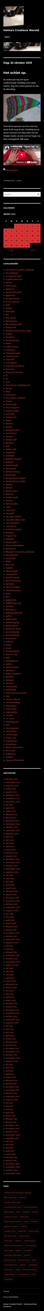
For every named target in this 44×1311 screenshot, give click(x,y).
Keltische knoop (13, 472)
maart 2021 (11, 811)
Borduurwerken (13, 340)
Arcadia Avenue (12, 298)
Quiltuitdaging (12, 622)
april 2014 (10, 997)
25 (32, 240)
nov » (33, 250)
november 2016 (13, 955)
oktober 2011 (11, 1093)
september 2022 (13, 782)
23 (22, 240)
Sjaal (8, 657)
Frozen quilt (11, 404)
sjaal (34, 1260)
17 (27, 235)
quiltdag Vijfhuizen (14, 613)
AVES (8, 305)
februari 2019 (11, 891)
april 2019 (10, 885)
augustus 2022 (12, 785)
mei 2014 (10, 994)
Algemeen (10, 289)
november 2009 (13, 1167)
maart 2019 (11, 888)
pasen (8, 593)
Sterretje (10, 683)
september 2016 (13, 962)
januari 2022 (11, 792)
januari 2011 (11, 1122)
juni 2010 (10, 1144)
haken (24, 1226)
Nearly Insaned (12, 577)
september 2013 (13, 1019)
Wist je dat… (11, 750)
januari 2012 (11, 1083)
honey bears (11, 433)
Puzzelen (10, 606)
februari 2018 (11, 926)
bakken (9, 308)
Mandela (9, 532)
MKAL (8, 561)
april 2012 (10, 1074)
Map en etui (11, 536)
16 (22, 235)
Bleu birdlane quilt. (14, 324)
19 (38, 235)
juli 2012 (9, 1064)
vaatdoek (8, 1279)
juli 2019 (9, 875)
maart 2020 (11, 849)
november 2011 (12, 1090)
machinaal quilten (14, 529)
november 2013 (12, 1013)
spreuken (10, 677)
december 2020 (12, 821)
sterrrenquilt (11, 686)
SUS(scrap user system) (16, 693)
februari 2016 (11, 984)
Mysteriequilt (12, 571)
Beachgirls (9, 1212)
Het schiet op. (14, 73)
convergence (11, 363)
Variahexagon (12, 734)
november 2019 (13, 862)
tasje (8, 696)
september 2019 (13, 869)
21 (11, 240)
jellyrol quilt (11, 449)
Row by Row (11, 638)
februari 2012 (11, 1080)
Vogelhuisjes (11, 741)
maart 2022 (11, 789)
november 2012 (12, 1051)
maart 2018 (11, 923)
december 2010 (12, 1125)
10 (27, 231)
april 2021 (10, 808)
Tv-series (10, 718)
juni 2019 (10, 878)
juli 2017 (9, 946)
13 (6, 235)
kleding (9, 484)
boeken (9, 334)
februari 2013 (11, 1042)
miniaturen (11, 548)
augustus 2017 (12, 942)
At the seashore (13, 302)
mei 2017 (10, 949)
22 (17, 240)
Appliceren (10, 295)
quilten (9, 616)
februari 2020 (12, 853)
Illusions (9, 443)
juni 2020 (10, 840)
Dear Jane (10, 369)
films (8, 391)
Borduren (10, 337)
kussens (9, 500)
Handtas (9, 423)
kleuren (9, 488)
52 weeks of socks (14, 276)
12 (38, 231)
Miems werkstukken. (13, 1245)
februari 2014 (11, 1003)
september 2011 (13, 1096)
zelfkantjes (11, 754)
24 (27, 240)
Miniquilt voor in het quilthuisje (20, 552)
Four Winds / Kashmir (15, 398)
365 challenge (10, 1197)
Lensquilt (10, 513)
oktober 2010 (11, 1132)
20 (6, 240)
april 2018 (10, 920)
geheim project (12, 411)
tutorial (9, 715)
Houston (9, 436)
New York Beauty (13, 581)
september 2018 (13, 907)
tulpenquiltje (11, 712)
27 (6, 245)
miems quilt (29, 1241)
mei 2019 (10, 882)
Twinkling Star (12, 722)
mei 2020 (10, 843)
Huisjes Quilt (10, 1231)
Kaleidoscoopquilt (14, 459)
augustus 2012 (12, 1061)
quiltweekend (12, 625)
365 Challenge (12, 273)
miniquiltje (11, 558)
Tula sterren (11, 709)
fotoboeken (11, 395)
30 (22, 245)
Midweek (8, 1241)
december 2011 (12, 1087)
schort (8, 645)
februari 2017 (11, 952)
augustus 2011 (12, 1100)
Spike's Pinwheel (13, 674)
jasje (8, 446)
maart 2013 (11, 1039)
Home (6, 1291)
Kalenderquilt (12, 465)
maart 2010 (11, 1154)
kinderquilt (11, 475)
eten (26, 1221)
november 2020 (13, 824)
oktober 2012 (11, 1055)
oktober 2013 (11, 1016)
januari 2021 (11, 817)
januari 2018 (11, 930)
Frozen (9, 401)
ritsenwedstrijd (12, 635)
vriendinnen (11, 744)
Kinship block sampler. (16, 481)
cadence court (12, 347)
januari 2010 (11, 1160)
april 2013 (10, 1035)
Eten (8, 382)
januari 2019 (11, 894)
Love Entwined (12, 523)
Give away (10, 414)
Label (8, 507)
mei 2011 (9, 1109)
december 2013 (12, 1010)
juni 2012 (10, 1067)
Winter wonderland (14, 747)
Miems (18, 1241)
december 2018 (12, 898)
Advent (9, 282)
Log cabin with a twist (15, 520)
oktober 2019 (11, 865)
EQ (7, 379)
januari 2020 (11, 856)
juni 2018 (10, 917)
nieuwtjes (10, 584)
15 (17, 235)
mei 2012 (10, 1071)
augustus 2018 (12, 910)
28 (11, 245)
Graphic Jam (11, 417)
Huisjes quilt (11, 439)
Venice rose (11, 738)
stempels (10, 680)
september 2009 (13, 1173)
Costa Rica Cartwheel (15, 366)
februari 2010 (11, 1157)
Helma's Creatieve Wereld (21, 30)
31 (27, 245)
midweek (10, 539)
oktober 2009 (12, 1170)
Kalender (10, 462)
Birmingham (11, 321)
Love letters (11, 526)
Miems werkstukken (15, 545)
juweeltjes (10, 456)
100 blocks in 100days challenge (20, 270)
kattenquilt (34, 1231)
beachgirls (10, 311)
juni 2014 (10, 991)
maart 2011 (10, 1116)
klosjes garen (11, 491)
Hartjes (9, 427)
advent (22, 1197)
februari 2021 (11, 814)
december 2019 (12, 859)
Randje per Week (13, 629)
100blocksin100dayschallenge (17, 1193)
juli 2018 (9, 914)
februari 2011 (11, 1119)
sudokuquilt (11, 690)
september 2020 (13, 830)
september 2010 (13, 1135)
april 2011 (10, 1112)
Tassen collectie (13, 699)
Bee (7, 314)
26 (38, 240)
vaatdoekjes (11, 731)
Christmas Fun (12, 356)
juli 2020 (9, 837)
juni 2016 (10, 971)
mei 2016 (10, 974)
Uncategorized (12, 728)
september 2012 (13, 1058)
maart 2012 (11, 1077)
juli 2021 (9, 805)
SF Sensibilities (12, 651)
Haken (9, 420)
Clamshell (10, 359)
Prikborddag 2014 (13, 603)
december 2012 (12, 1048)
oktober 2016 (11, 958)
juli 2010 (9, 1141)
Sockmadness (12, 661)
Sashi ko (9, 641)
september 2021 (13, 801)
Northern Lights (13, 587)
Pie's (8, 597)
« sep (10, 250)
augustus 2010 (12, 1138)
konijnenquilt (12, 497)
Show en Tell (11, 654)
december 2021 (12, 795)
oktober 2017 (11, 936)
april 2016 (10, 978)
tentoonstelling (13, 702)
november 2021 (12, 798)
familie (9, 388)
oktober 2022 (12, 779)
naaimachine (11, 574)
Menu (7, 37)
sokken (9, 664)
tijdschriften (11, 706)
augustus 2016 (12, 965)
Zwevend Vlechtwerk (15, 760)
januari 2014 (11, 1007)
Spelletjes (10, 670)
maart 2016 (11, 981)
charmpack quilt (13, 353)
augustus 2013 (12, 1023)
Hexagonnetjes (12, 430)
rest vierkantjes (13, 632)
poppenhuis (11, 600)
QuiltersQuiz (11, 619)
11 (32, 231)
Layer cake (10, 510)
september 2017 (13, 939)
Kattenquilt (11, 468)
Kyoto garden (12, 504)
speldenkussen (12, 667)
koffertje (10, 494)
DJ (7, 375)
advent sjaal (11, 286)
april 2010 (10, 1151)
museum (9, 568)
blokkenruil (11, 327)
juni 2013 (10, 1029)
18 (33, 235)
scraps (8, 648)
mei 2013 (10, 1032)
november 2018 (12, 901)
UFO (7, 725)
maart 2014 (11, 1000)
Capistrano (10, 350)
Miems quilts (11, 542)
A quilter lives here (14, 279)
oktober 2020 (12, 827)
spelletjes (33, 1265)
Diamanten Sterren (14, 372)
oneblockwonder (13, 590)
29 (16, 245)
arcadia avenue (30, 1207)
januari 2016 (11, 987)
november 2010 (12, 1128)
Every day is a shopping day (18, 385)
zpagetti (9, 757)
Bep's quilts (11, 318)
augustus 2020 (12, 833)
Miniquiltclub (12, 555)
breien (19, 180)
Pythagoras (11, 609)
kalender (22, 1231)
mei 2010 (10, 1148)
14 (11, 235)
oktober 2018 (11, 904)
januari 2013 (11, 1045)
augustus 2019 (12, 872)
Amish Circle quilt (13, 292)
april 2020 (10, 846)
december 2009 (13, 1164)
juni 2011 (9, 1106)
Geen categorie (12, 407)
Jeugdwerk (10, 452)
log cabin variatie (13, 516)
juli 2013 (9, 1026)
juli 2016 (9, 968)
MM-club (10, 565)
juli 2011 (9, 1103)
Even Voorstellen (11, 1297)
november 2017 (12, 933)
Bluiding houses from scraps (18, 330)
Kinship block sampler (16, 478)
